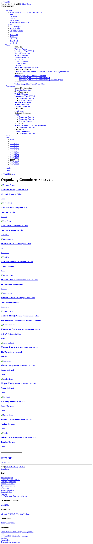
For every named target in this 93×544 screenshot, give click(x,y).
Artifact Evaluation (21, 55)
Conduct (13, 18)
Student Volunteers (21, 61)
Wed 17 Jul (14, 39)
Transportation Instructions (19, 22)
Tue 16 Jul (13, 37)
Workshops (19, 59)
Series (12, 140)
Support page (5, 469)
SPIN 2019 (5, 505)
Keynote (18, 65)
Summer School (20, 63)
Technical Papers (21, 49)
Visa (11, 14)
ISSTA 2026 (14, 146)
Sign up (8, 170)
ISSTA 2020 (14, 158)
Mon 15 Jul (14, 35)
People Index (19, 111)
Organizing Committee (23, 90)
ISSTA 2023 (14, 152)
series (13, 174)
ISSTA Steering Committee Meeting (27, 67)
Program (8, 24)
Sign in (8, 168)
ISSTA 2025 (14, 148)
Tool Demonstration (22, 57)
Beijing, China (25, 4)
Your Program (15, 29)
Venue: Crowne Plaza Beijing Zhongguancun (26, 12)
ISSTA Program (15, 27)
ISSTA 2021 (14, 156)
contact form (5, 462)
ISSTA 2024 (14, 150)
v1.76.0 (21, 467)
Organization (10, 86)
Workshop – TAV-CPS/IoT (24, 51)
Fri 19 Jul (13, 43)
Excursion (13, 16)
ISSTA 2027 (14, 144)
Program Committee (26, 100)
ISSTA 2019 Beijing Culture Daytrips (14, 536)
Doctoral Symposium (22, 53)
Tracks (7, 45)
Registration (14, 20)
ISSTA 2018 (14, 162)
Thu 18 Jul (14, 41)
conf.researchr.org (11, 467)
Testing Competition (8, 523)
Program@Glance (16, 31)
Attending (9, 10)
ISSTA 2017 (14, 164)
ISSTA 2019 (5, 174)
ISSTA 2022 (14, 154)
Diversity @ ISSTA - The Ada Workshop (16, 514)
